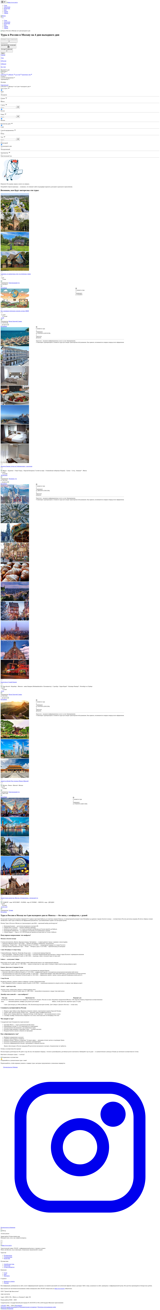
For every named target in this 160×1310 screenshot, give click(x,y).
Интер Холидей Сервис (15, 321)
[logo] (12, 2)
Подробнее (4, 288)
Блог (5, 10)
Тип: (2, 137)
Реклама (6, 1283)
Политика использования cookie (47, 1307)
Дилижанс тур (13, 478)
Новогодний (4, 143)
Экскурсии (7, 7)
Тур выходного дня (6, 146)
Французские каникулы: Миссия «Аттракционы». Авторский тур (19, 898)
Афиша (6, 13)
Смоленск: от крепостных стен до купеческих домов (16, 274)
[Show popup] (9, 40)
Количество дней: (6, 123)
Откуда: (3, 98)
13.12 (2, 691)
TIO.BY (4, 1305)
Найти (2, 53)
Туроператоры (8, 1257)
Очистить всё (4, 85)
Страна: (3, 105)
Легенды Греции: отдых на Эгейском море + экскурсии (16, 466)
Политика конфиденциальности (10, 1307)
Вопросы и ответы (9, 1281)
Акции (6, 11)
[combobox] (9, 39)
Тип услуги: (4, 88)
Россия (3, 111)
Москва (3, 120)
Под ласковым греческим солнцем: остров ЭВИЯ (15, 311)
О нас (5, 1272)
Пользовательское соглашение (28, 1307)
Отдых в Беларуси (9, 1267)
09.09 (5, 475)
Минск (3, 101)
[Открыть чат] (1, 1241)
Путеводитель (8, 1255)
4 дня (2, 127)
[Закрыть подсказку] (1, 1229)
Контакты (7, 1275)
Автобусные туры (9, 1264)
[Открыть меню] (3, 2)
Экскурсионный (5, 149)
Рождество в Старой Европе (9, 682)
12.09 (2, 318)
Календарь (7, 8)
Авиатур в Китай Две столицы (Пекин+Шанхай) (15, 781)
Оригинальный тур (6, 156)
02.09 (2, 475)
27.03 (2, 907)
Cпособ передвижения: (7, 130)
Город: (3, 114)
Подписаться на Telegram (10, 1067)
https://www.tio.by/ (60, 1288)
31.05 (5, 907)
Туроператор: (5, 153)
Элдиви (11, 910)
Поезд (2, 133)
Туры (5, 5)
